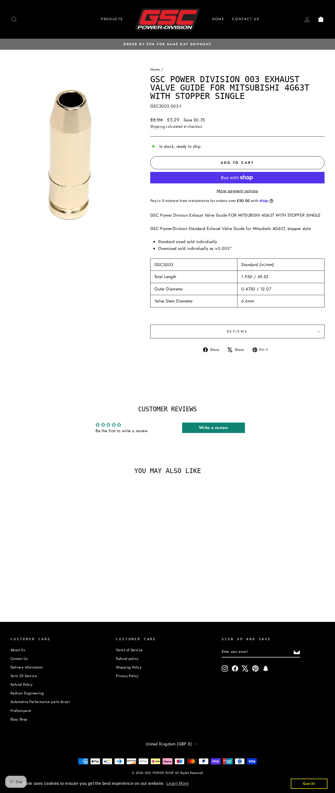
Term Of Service (23, 675)
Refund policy (127, 658)
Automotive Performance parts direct (40, 701)
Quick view (48, 555)
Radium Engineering (27, 693)
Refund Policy (21, 684)
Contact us (245, 18)
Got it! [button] (309, 783)
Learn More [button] (177, 783)
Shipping (157, 126)
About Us (17, 650)
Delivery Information (26, 667)
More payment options (237, 191)
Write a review (213, 428)
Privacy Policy (127, 675)
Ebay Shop (18, 719)
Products (112, 18)
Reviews (237, 331)
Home (218, 18)
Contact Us (18, 658)
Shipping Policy (128, 667)
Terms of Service (129, 650)
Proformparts (20, 710)
